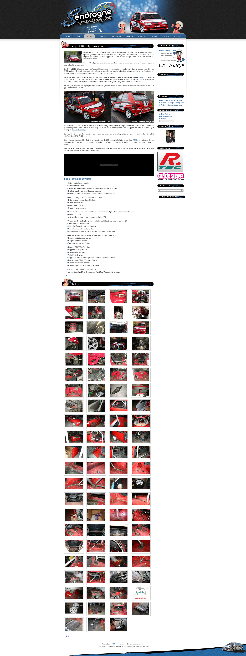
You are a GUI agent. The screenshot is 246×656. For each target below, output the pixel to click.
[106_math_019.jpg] (74, 561)
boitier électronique (79, 130)
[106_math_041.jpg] (118, 468)
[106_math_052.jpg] (141, 421)
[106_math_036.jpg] (141, 483)
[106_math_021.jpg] (118, 546)
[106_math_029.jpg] (118, 515)
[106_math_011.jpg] (74, 593)
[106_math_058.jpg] (96, 406)
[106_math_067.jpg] (74, 374)
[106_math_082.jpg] (96, 312)
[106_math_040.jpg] (141, 468)
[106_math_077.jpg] (118, 327)
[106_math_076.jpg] (141, 327)
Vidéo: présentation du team (171, 105)
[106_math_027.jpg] (74, 530)
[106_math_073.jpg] (118, 343)
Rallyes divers (166, 116)
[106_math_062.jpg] (96, 390)
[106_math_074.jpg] (96, 343)
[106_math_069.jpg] (118, 359)
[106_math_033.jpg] (118, 499)
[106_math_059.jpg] (74, 406)
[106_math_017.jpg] (118, 561)
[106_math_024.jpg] (141, 530)
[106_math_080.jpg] (141, 312)
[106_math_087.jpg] (74, 296)
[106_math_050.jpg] (96, 437)
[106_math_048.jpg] (141, 437)
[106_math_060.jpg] (141, 390)
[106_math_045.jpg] (118, 452)
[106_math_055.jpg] (74, 421)
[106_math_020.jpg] (141, 546)
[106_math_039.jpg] (74, 483)
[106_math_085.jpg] (118, 296)
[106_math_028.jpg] (141, 515)
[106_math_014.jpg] (96, 577)
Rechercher (164, 185)
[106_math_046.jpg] (96, 452)
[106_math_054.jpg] (96, 421)
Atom (122, 644)
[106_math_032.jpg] (141, 499)
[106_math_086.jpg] (96, 296)
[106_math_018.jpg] (96, 561)
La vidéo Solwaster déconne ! (172, 100)
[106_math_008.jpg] (141, 593)
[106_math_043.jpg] (74, 468)
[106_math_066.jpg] (96, 374)
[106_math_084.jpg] (141, 296)
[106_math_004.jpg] (141, 609)
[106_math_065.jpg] (118, 374)
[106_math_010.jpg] (96, 593)
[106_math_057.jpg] (118, 405)
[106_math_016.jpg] (141, 561)
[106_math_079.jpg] (74, 327)
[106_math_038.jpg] (96, 483)
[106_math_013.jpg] (118, 577)
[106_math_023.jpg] (74, 546)
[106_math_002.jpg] (96, 624)
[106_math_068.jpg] (141, 359)
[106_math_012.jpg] (141, 577)
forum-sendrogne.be (168, 50)
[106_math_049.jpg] (118, 437)
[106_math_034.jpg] (96, 499)
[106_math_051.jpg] (74, 437)
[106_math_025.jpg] (118, 530)
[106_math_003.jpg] (74, 624)
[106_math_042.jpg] (96, 468)
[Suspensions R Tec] (170, 173)
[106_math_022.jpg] (96, 546)
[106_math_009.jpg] (118, 593)
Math (147, 646)
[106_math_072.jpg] (141, 343)
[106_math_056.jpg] (141, 405)
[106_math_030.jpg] (96, 515)
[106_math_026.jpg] (96, 530)
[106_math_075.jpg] (74, 343)
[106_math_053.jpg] (118, 421)
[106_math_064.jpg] (141, 374)
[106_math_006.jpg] (96, 609)
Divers (163, 119)
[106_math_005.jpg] (118, 609)
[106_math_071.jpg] (74, 359)
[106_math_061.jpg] (118, 390)
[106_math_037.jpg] (118, 483)
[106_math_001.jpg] (118, 624)
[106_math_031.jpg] (74, 515)
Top (68, 275)
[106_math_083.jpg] (74, 312)
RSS (113, 644)
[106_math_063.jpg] (74, 390)
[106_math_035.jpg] (74, 499)
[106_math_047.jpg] (74, 452)
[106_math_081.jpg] (118, 312)
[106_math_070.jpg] (96, 359)
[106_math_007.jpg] (74, 608)
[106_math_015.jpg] (74, 577)
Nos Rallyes (165, 114)
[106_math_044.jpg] (141, 452)
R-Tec (141, 77)
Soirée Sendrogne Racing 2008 (172, 103)
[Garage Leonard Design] (170, 180)
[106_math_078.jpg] (96, 327)
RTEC (135, 140)
